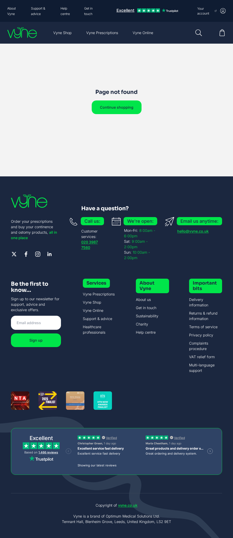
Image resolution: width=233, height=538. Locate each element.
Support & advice (97, 318)
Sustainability (147, 316)
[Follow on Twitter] (14, 254)
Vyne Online (143, 32)
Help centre (146, 332)
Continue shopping (116, 107)
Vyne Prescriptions (102, 32)
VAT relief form (202, 357)
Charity (142, 324)
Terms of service (203, 327)
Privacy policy (201, 335)
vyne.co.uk (127, 505)
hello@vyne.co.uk (193, 231)
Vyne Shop (62, 32)
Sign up (36, 340)
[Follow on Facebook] (26, 254)
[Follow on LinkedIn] (49, 254)
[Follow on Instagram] (38, 254)
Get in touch (146, 307)
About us (143, 299)
